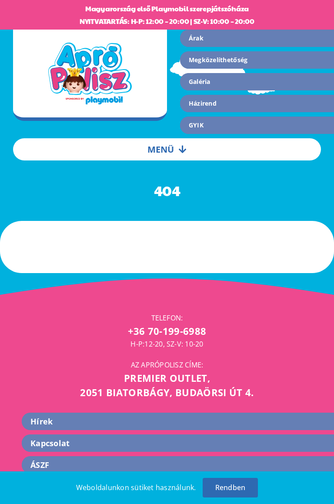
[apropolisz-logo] (90, 46)
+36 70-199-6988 (167, 330)
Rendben (230, 487)
